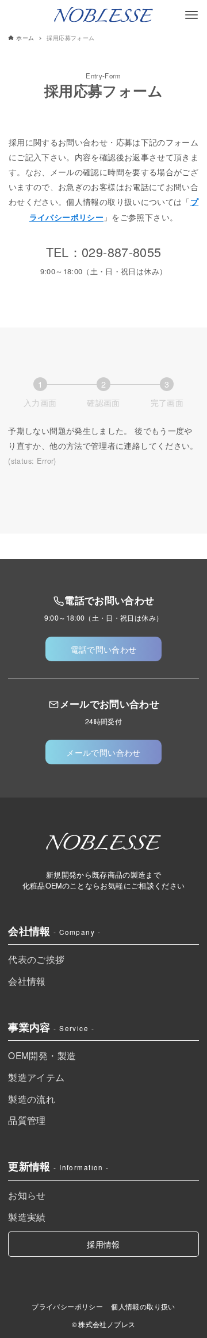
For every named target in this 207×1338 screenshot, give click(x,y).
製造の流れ (31, 1098)
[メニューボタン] (191, 14)
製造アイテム (36, 1077)
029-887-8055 (121, 252)
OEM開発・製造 (42, 1055)
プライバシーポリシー (67, 1306)
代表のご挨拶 (36, 959)
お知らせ (26, 1195)
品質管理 (26, 1120)
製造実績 (26, 1216)
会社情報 (26, 980)
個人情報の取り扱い (143, 1306)
